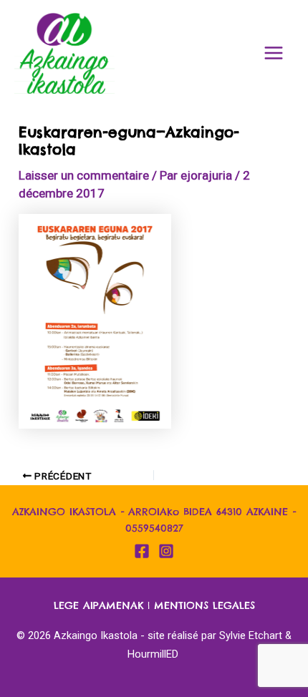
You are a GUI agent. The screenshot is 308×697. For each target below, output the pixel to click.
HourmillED (152, 654)
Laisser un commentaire (84, 175)
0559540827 (154, 528)
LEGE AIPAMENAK (98, 605)
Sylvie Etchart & (255, 635)
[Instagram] (166, 551)
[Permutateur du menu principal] (274, 53)
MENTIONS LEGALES (204, 605)
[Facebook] (142, 551)
